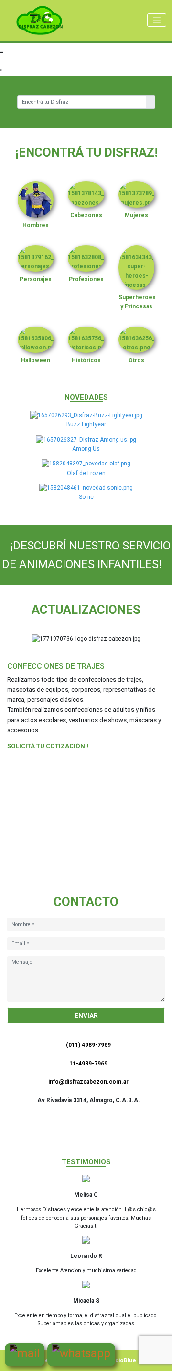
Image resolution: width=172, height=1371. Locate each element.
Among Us (86, 448)
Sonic (86, 497)
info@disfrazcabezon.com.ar (88, 1081)
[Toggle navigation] (156, 20)
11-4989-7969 (88, 1063)
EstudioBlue (119, 1360)
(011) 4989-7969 (88, 1045)
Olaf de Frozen (86, 473)
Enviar (86, 1015)
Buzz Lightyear (86, 424)
